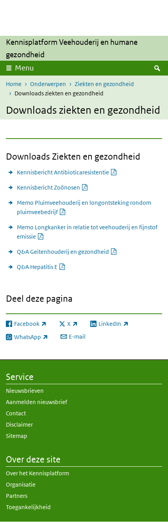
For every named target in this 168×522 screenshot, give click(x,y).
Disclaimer (19, 424)
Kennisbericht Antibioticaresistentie (67, 172)
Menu (24, 67)
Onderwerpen (48, 84)
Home (13, 84)
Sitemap (16, 435)
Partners (16, 495)
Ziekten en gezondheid (104, 84)
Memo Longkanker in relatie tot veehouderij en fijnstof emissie (87, 231)
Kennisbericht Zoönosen (52, 187)
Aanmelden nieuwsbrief (36, 402)
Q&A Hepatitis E (41, 267)
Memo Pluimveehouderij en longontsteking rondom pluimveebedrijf (84, 207)
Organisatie (21, 484)
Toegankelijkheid (28, 507)
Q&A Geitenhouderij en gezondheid (67, 251)
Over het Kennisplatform (37, 473)
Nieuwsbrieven (25, 390)
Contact (16, 413)
